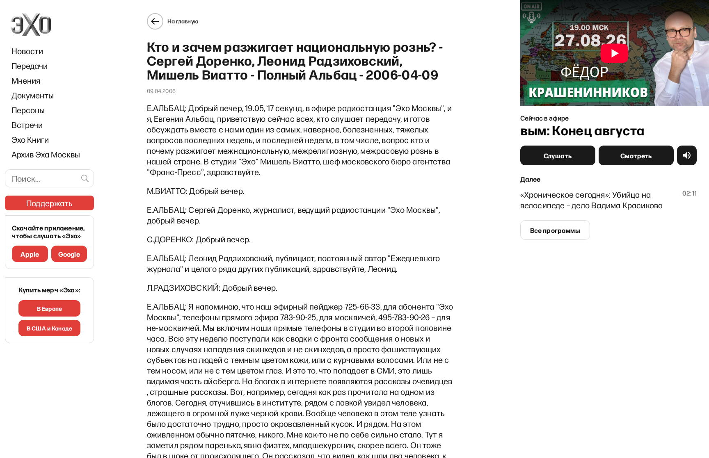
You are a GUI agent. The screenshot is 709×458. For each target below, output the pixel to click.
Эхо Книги (30, 139)
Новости (27, 51)
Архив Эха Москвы (45, 154)
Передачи (29, 65)
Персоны (28, 110)
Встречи (27, 124)
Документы (32, 95)
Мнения (25, 80)
